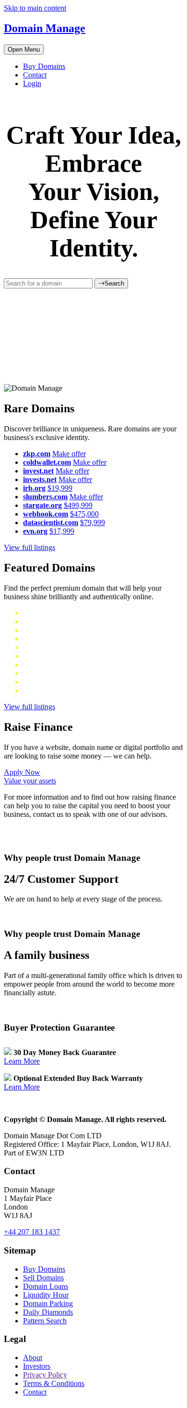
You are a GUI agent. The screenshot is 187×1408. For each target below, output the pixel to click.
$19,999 (59, 488)
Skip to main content (35, 8)
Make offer (69, 454)
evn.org (35, 531)
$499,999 (78, 505)
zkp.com (36, 454)
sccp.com (37, 630)
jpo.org (34, 656)
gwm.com (38, 690)
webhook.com (45, 514)
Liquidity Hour (46, 1295)
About (32, 1357)
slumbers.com (45, 497)
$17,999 (61, 531)
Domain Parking (48, 1303)
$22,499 (78, 639)
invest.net (38, 471)
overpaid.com (43, 639)
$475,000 (84, 514)
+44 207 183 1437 (32, 1232)
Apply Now (22, 772)
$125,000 (67, 630)
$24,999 (80, 647)
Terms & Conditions (53, 1383)
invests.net (40, 479)
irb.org (34, 488)
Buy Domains (44, 66)
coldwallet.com (47, 462)
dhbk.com (38, 613)
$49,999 (63, 682)
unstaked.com (44, 673)
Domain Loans (45, 1286)
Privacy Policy (45, 1375)
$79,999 (92, 522)
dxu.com (36, 682)
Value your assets (30, 781)
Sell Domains (43, 1278)
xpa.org (34, 664)
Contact (35, 75)
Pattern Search (45, 1321)
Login (32, 83)
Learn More (22, 1061)
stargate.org (42, 505)
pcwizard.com (44, 647)
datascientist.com (50, 522)
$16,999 (59, 656)
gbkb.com (38, 621)
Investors (36, 1366)
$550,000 (69, 690)
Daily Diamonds (48, 1312)
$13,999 (60, 664)
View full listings (29, 547)
